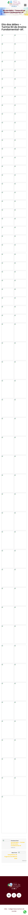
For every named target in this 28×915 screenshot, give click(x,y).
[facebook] (14, 895)
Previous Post (18, 843)
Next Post (10, 855)
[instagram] (19, 895)
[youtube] (9, 895)
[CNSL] (14, 3)
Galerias (13, 847)
